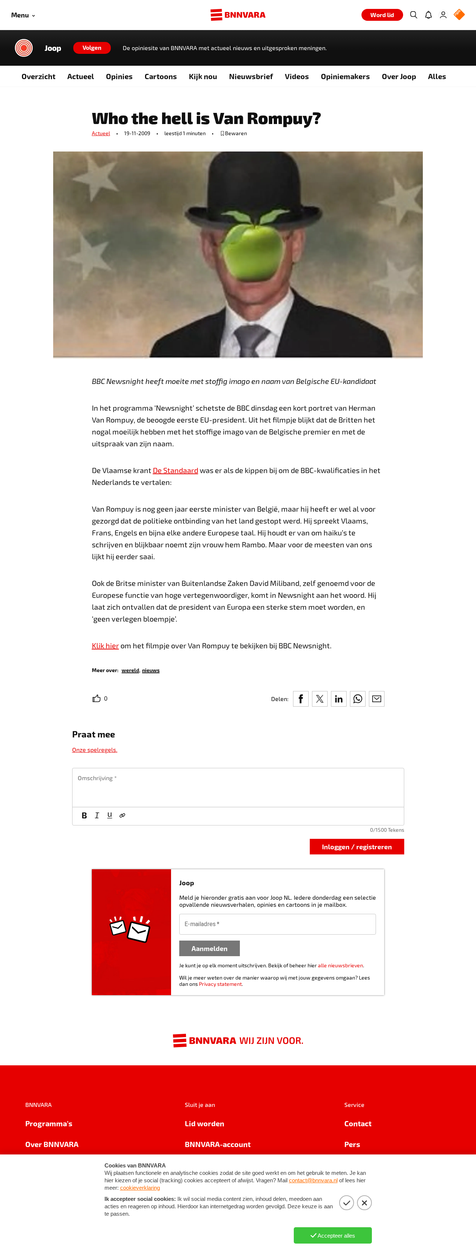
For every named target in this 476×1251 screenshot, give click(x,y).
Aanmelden (210, 948)
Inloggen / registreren (357, 846)
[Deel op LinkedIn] (338, 698)
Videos (297, 76)
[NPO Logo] (459, 15)
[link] (130, 669)
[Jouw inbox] (428, 15)
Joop (53, 47)
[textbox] (238, 787)
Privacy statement (220, 984)
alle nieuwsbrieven (340, 965)
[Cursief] (97, 816)
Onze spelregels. (95, 749)
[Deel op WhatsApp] (357, 698)
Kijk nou (203, 76)
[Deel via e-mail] (376, 698)
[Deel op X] (319, 698)
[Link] (122, 816)
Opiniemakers (345, 76)
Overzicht (38, 76)
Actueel (80, 76)
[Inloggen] (443, 14)
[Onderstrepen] (110, 816)
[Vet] (84, 816)
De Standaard (175, 470)
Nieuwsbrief (251, 76)
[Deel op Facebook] (300, 698)
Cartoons (161, 76)
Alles (437, 76)
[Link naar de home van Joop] (24, 48)
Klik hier (105, 645)
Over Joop (399, 76)
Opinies (119, 76)
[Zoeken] (413, 14)
